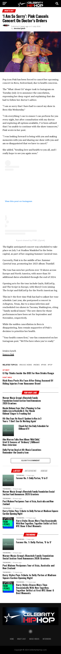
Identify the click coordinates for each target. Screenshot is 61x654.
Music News (26, 365)
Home (12, 639)
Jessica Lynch (19, 28)
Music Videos (34, 639)
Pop (50, 365)
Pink (44, 365)
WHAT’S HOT (21, 639)
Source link (8, 354)
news (37, 365)
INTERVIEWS (47, 639)
